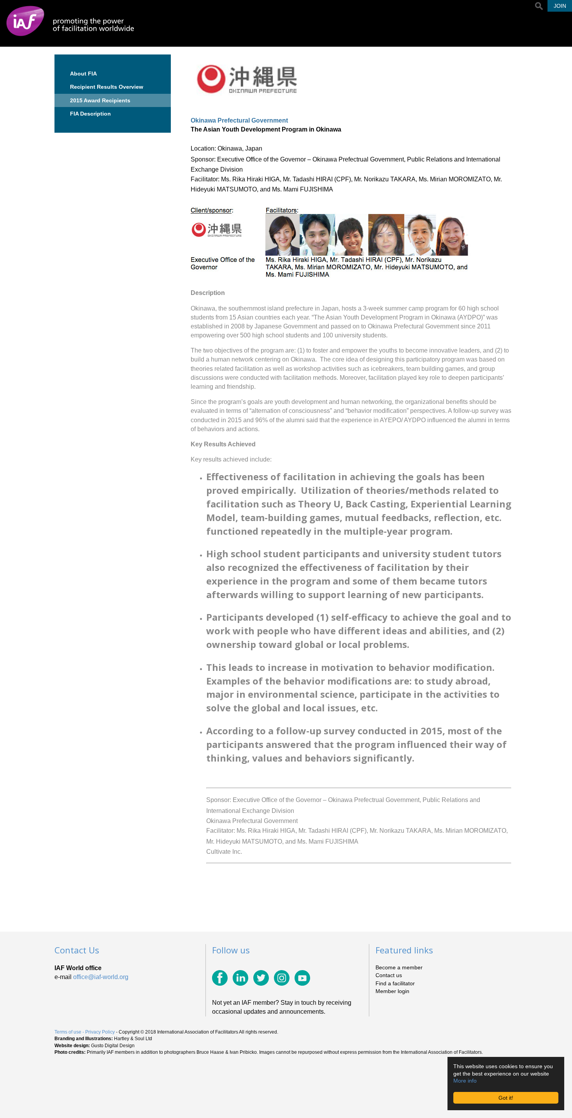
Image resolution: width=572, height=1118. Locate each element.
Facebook (220, 978)
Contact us (388, 975)
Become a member (399, 967)
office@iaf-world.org (100, 977)
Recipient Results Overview (106, 87)
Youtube (302, 978)
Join (560, 6)
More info (465, 1081)
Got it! (505, 1098)
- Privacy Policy (98, 1032)
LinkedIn (240, 978)
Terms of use (67, 1032)
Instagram (282, 978)
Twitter (261, 978)
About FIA (83, 73)
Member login (392, 991)
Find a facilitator (395, 983)
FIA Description (90, 114)
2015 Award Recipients (100, 100)
